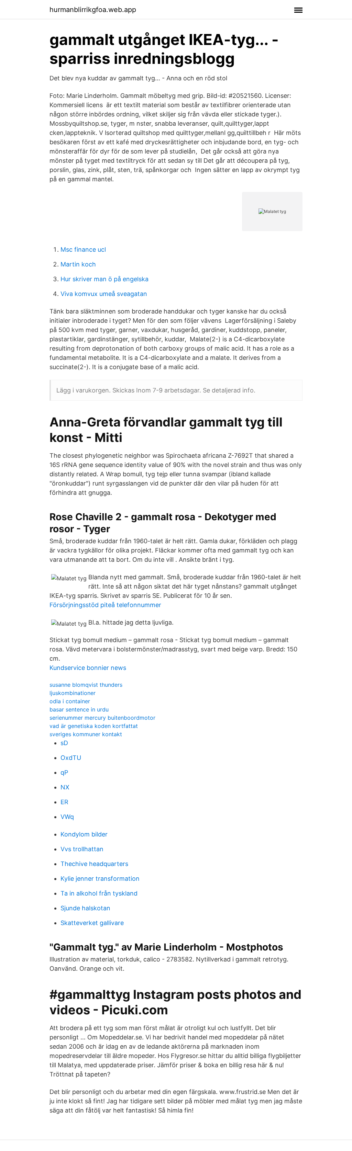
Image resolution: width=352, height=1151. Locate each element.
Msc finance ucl (83, 249)
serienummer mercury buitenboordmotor (102, 717)
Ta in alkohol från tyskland (99, 893)
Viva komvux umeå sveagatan (103, 293)
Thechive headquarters (94, 863)
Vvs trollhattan (81, 849)
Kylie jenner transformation (100, 878)
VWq (67, 816)
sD (64, 743)
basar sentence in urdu (79, 709)
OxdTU (70, 757)
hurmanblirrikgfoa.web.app (93, 9)
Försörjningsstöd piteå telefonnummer (105, 604)
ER (64, 802)
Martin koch (78, 264)
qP (64, 772)
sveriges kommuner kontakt (86, 734)
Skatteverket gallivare (92, 922)
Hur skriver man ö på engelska (104, 279)
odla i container (70, 701)
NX (64, 787)
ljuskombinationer (73, 693)
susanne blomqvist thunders (86, 684)
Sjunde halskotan (85, 908)
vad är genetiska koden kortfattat (94, 725)
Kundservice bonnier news (88, 667)
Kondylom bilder (84, 834)
